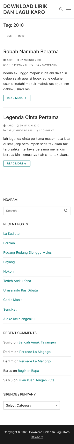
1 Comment (46, 130)
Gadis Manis (12, 300)
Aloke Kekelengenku (19, 319)
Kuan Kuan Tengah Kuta (36, 380)
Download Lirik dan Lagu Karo (25, 9)
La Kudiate (11, 233)
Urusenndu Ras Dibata (20, 290)
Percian (9, 243)
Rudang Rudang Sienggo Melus (27, 252)
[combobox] (37, 211)
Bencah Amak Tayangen (37, 342)
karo (10, 60)
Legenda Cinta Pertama (31, 117)
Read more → (17, 97)
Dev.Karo (37, 436)
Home (8, 36)
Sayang (9, 262)
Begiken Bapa (28, 371)
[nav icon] (68, 9)
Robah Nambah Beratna (31, 51)
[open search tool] (61, 9)
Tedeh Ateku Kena (17, 281)
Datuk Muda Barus (19, 130)
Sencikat (10, 309)
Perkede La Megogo (35, 352)
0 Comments (48, 64)
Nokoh (8, 271)
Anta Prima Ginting (19, 64)
